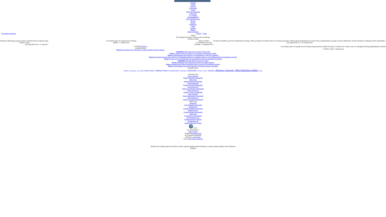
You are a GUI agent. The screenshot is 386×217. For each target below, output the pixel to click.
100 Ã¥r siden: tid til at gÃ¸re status (193, 61)
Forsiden (193, 3)
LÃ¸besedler (193, 15)
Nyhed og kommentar (193, 12)
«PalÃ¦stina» (126, 70)
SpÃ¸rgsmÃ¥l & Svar (193, 19)
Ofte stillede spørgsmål (8, 33)
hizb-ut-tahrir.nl (193, 95)
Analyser (193, 6)
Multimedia (193, 24)
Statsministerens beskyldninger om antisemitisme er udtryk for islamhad (193, 55)
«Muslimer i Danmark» (224, 70)
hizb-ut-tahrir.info (193, 84)
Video (193, 26)
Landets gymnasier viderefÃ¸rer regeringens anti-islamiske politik (193, 53)
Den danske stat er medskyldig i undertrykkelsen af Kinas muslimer (140, 50)
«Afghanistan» (133, 70)
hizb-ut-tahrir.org (193, 77)
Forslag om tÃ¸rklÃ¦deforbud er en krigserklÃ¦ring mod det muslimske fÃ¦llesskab (193, 59)
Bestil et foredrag (193, 32)
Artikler (193, 5)
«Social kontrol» (183, 70)
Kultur (193, 10)
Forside (198, 33)
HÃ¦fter (193, 23)
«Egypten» (199, 70)
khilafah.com (193, 108)
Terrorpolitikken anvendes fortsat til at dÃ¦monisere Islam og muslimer (193, 66)
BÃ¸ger (193, 21)
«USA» (142, 70)
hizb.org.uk (193, 80)
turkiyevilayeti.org (193, 91)
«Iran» (138, 70)
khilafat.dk (193, 104)
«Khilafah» (211, 70)
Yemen (205, 33)
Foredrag (193, 28)
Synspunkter (193, 8)
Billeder (193, 30)
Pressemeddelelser (193, 17)
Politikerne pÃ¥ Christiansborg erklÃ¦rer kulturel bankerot (193, 62)
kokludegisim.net (193, 122)
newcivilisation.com (193, 118)
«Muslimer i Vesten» (161, 70)
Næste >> (145, 46)
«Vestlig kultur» (192, 70)
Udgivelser (193, 14)
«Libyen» (205, 70)
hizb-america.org (193, 88)
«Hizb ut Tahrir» (149, 70)
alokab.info (193, 115)
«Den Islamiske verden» (246, 70)
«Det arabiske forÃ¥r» (173, 70)
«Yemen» (260, 70)
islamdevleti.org (193, 111)
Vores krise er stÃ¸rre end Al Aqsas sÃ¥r (193, 52)
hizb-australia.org (193, 98)
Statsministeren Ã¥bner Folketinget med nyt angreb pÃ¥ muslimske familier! (193, 64)
